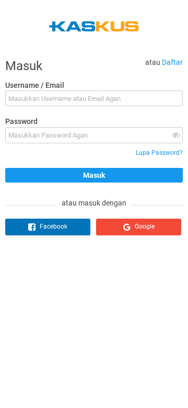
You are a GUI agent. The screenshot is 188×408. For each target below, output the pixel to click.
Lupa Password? (159, 152)
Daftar (172, 62)
